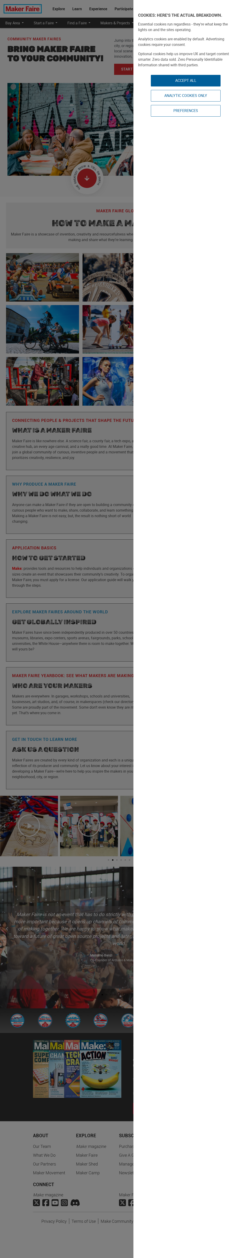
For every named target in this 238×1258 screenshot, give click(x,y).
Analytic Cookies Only (185, 95)
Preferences (185, 110)
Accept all (185, 80)
